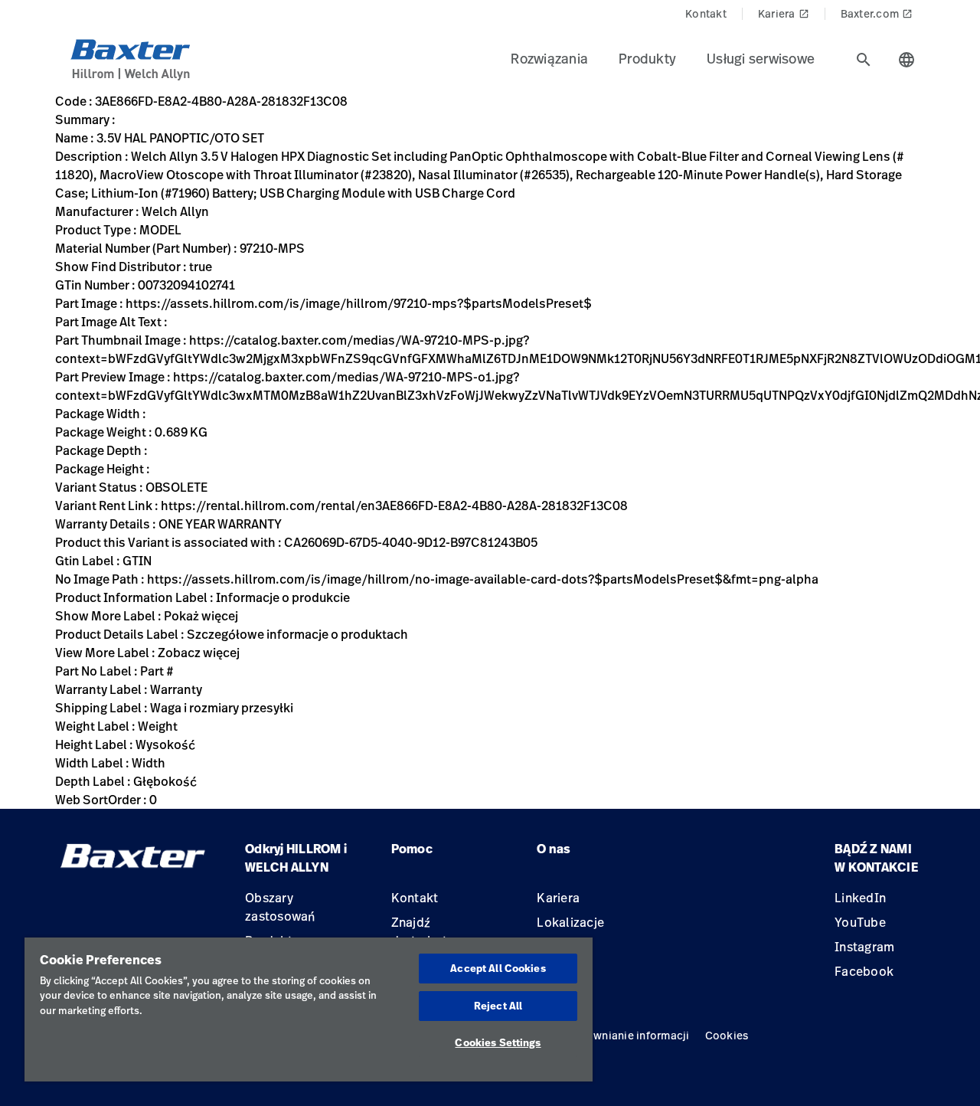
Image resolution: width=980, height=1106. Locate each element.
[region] (308, 1009)
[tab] (863, 59)
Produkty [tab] (647, 58)
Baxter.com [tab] (877, 13)
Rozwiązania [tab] (549, 58)
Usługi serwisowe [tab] (761, 58)
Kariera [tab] (783, 13)
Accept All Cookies (497, 968)
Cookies (727, 1035)
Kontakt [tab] (706, 13)
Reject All (498, 1006)
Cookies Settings (498, 1042)
